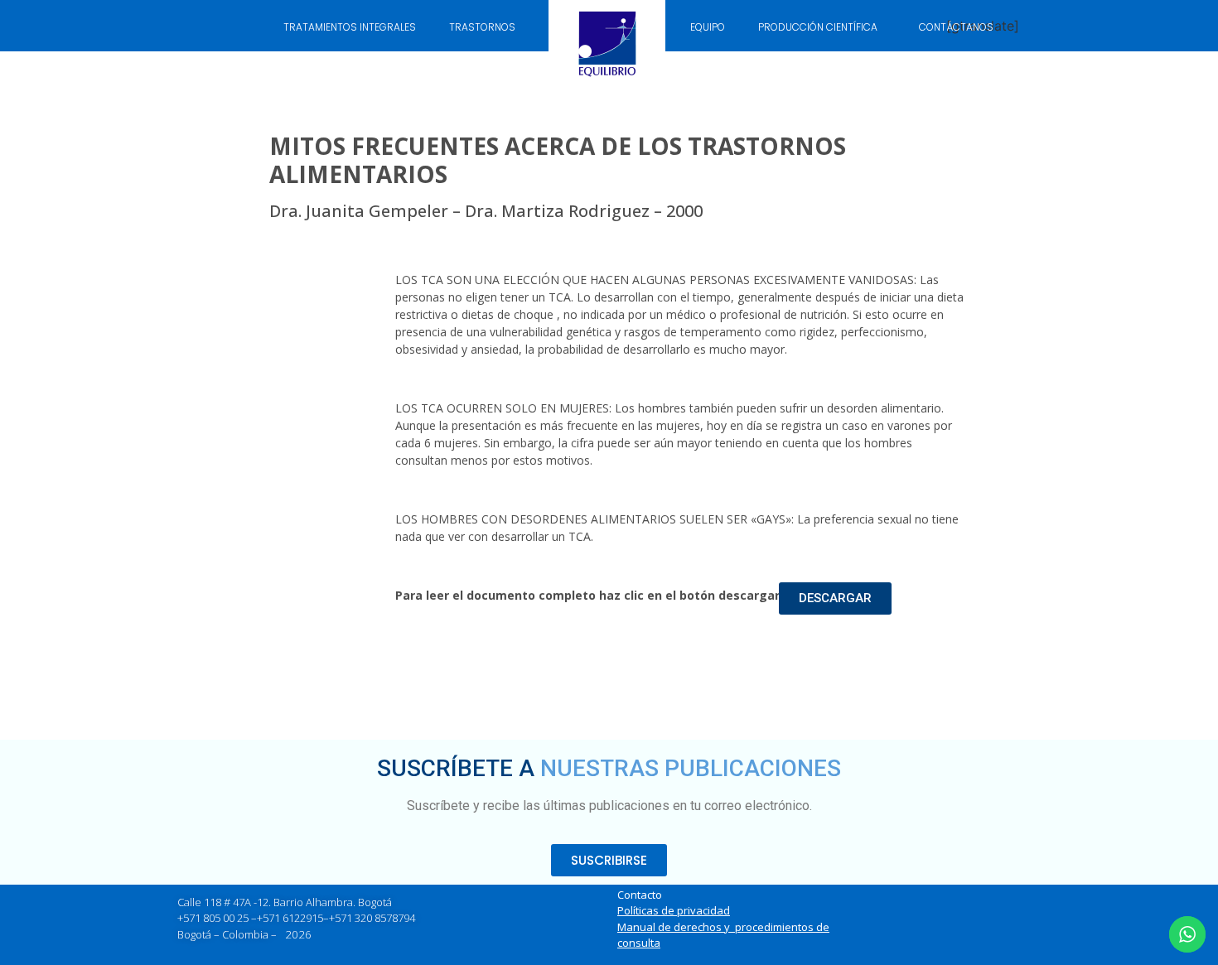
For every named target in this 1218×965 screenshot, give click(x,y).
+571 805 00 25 (213, 917)
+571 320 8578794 (372, 917)
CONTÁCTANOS (956, 27)
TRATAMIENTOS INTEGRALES (349, 27)
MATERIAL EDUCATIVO (472, 65)
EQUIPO (707, 27)
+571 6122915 (290, 917)
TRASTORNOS (482, 27)
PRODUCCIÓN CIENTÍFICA (817, 27)
